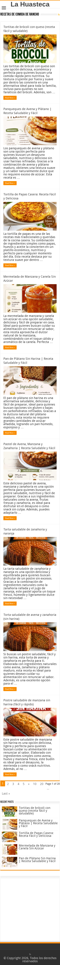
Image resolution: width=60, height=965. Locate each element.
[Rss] (30, 954)
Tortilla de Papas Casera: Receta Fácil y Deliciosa (36, 834)
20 (41, 784)
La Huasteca (30, 4)
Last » (6, 793)
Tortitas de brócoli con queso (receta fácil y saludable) (34, 810)
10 (34, 784)
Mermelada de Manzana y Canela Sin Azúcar (37, 847)
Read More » (10, 98)
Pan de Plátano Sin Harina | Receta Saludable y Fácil (37, 859)
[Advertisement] (30, 910)
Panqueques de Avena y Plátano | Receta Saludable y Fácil (38, 823)
